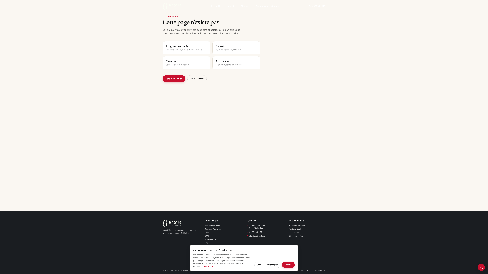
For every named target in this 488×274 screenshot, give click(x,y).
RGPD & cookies (295, 232)
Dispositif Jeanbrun (213, 229)
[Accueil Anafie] (172, 6)
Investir (231, 6)
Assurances (262, 6)
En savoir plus (207, 266)
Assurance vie (210, 239)
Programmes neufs (212, 225)
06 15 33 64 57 (318, 6)
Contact (275, 6)
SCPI (207, 236)
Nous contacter (196, 79)
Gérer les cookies (295, 236)
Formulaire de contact (297, 225)
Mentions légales (295, 229)
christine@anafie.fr (257, 236)
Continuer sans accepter (267, 265)
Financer (245, 6)
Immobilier (216, 6)
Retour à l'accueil (174, 78)
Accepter (288, 265)
